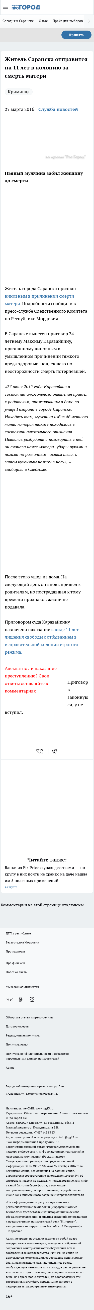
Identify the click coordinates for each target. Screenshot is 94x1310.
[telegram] (56, 751)
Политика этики (17, 1044)
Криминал (19, 92)
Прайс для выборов (68, 21)
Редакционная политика (23, 1035)
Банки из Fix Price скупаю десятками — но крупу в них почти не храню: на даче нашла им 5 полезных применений (46, 877)
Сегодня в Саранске (18, 21)
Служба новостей (58, 109)
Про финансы (15, 963)
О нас (43, 21)
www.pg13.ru (55, 1086)
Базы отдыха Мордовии (22, 942)
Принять (76, 35)
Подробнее (14, 1231)
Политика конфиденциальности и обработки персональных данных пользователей (37, 1056)
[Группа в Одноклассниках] (21, 1000)
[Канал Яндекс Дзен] (32, 1000)
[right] (89, 21)
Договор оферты (17, 1026)
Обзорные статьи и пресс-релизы (29, 1017)
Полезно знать (16, 972)
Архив (10, 1067)
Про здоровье (15, 951)
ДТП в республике (18, 933)
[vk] (40, 751)
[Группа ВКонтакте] (9, 1000)
